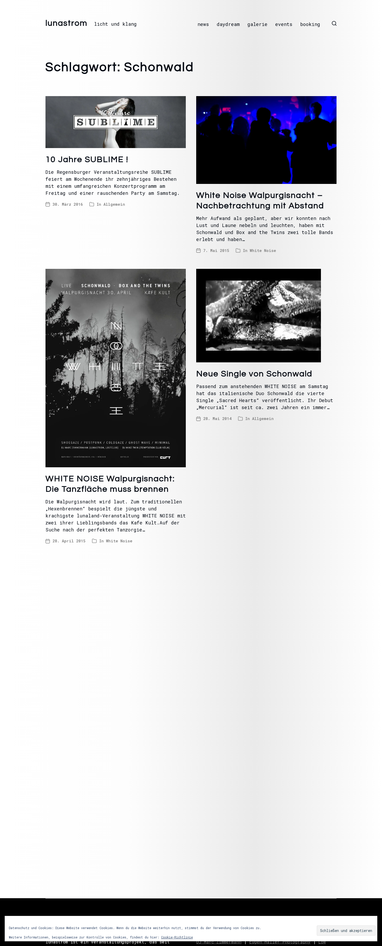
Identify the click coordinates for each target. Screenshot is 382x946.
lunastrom (66, 23)
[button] (334, 23)
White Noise (263, 250)
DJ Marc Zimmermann (218, 941)
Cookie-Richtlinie (177, 937)
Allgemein (114, 204)
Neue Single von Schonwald (254, 374)
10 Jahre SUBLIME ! (86, 159)
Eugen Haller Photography (280, 941)
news (203, 24)
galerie (257, 24)
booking (310, 24)
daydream (228, 24)
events (283, 24)
